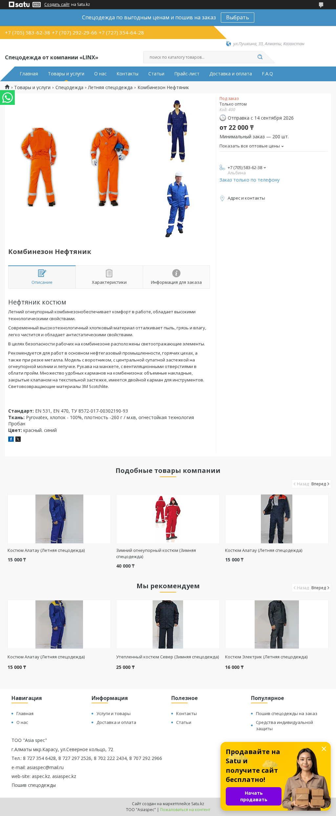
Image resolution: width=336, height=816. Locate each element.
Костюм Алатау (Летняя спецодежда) (46, 550)
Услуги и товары (113, 713)
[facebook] (11, 440)
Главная (29, 73)
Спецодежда (69, 87)
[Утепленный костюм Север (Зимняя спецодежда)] (168, 624)
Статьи (156, 73)
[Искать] (259, 57)
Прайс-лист (187, 73)
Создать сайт (57, 4)
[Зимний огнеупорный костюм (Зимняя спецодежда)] (168, 519)
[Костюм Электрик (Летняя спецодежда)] (276, 624)
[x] (18, 440)
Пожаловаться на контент (185, 809)
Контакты (127, 73)
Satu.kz (197, 803)
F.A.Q (267, 73)
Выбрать (237, 17)
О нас (100, 73)
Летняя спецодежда (110, 87)
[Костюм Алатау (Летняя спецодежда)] (59, 519)
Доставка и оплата (230, 73)
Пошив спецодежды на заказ (286, 713)
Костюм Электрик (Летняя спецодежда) (266, 657)
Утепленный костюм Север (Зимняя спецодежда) (167, 657)
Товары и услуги (66, 73)
